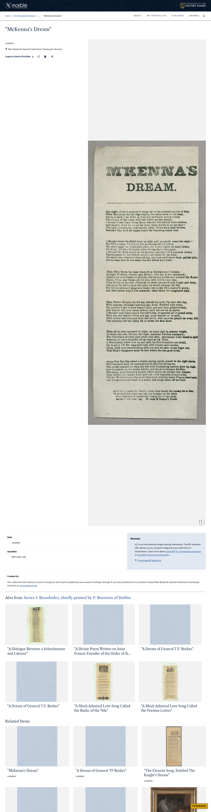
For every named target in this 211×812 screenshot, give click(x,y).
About (138, 16)
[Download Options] (52, 56)
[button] (147, 282)
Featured (178, 16)
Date (9, 537)
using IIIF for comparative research (183, 551)
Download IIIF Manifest (149, 560)
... (39, 16)
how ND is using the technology (153, 555)
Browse (194, 16)
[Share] (38, 56)
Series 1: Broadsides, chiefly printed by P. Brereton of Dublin (77, 597)
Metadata (135, 538)
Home (8, 16)
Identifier (12, 551)
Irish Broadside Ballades (24, 16)
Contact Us (13, 576)
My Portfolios (156, 16)
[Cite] (45, 56)
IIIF (136, 544)
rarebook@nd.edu (28, 585)
